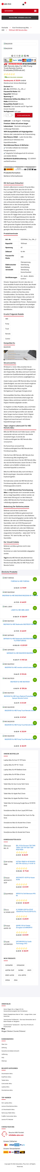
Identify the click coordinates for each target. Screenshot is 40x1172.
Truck (7, 329)
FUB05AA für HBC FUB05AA (20, 581)
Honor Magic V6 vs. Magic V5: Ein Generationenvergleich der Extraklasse (15, 1010)
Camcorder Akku (7, 1083)
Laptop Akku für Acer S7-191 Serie (15, 760)
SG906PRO (9, 965)
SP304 (7, 980)
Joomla (16, 1031)
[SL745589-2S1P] (9, 911)
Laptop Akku (5, 1087)
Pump (7, 324)
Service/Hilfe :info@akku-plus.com (20, 17)
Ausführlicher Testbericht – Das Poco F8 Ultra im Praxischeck (19, 1025)
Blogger (4, 1031)
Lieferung (4, 1054)
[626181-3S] (9, 927)
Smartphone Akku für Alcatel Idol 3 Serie (17, 832)
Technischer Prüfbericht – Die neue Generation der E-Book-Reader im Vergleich (20, 1020)
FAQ (3, 1057)
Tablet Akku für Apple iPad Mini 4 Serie (16, 798)
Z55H (15, 980)
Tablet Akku (5, 1080)
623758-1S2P (9, 970)
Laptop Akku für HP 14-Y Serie (13, 765)
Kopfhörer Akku (6, 1077)
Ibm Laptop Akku (7, 1103)
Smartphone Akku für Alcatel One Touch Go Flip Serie (19, 816)
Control (7, 339)
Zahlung (4, 1047)
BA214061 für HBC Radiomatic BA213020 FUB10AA (20, 624)
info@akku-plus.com (16, 1135)
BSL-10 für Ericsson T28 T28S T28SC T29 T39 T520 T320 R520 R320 (25, 847)
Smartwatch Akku (7, 1073)
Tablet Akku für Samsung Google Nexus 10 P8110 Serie (19, 804)
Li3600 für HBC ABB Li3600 (20, 610)
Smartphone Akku (7, 1090)
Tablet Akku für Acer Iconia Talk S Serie (16, 784)
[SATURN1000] (9, 943)
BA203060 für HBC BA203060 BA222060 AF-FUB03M (20, 595)
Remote (7, 334)
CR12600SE (20, 965)
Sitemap (4, 1061)
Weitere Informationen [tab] (13, 176)
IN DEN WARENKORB (23, 115)
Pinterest (22, 1031)
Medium (10, 1031)
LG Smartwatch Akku (8, 1109)
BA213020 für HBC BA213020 (20, 682)
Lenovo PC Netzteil (7, 1119)
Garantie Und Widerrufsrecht (10, 1051)
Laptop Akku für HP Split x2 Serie (14, 779)
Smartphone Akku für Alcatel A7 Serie (16, 827)
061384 (20, 970)
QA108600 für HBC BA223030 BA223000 (20, 653)
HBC (3, 30)
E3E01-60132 (9, 975)
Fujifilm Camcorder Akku (9, 1116)
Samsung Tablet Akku (8, 1113)
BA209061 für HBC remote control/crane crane (20, 667)
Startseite (5, 28)
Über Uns (4, 1044)
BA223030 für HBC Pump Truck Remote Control (20, 710)
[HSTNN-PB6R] (9, 863)
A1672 (29, 970)
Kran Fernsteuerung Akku (20, 28)
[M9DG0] (8, 894)
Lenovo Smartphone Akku (9, 1106)
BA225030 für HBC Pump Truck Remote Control (20, 725)
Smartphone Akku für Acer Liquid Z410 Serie (18, 810)
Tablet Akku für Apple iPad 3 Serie (14, 789)
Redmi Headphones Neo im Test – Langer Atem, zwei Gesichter (20, 1015)
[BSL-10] (9, 847)
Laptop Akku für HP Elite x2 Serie (14, 774)
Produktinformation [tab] (12, 173)
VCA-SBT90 (22, 975)
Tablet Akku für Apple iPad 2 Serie (14, 793)
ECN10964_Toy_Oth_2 (17, 89)
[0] (23, 4)
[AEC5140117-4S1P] (9, 880)
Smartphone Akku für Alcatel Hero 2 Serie (17, 823)
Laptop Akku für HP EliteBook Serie (15, 770)
